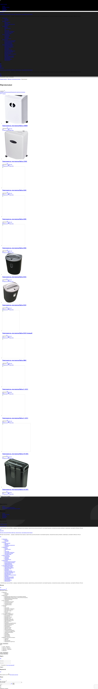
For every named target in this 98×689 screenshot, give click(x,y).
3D (5, 29)
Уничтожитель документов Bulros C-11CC (15, 389)
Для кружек (7, 30)
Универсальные (8, 28)
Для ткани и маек (8, 33)
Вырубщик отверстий (9, 51)
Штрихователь (7, 60)
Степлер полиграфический (10, 50)
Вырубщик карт (8, 52)
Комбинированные (8, 42)
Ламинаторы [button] (4, 18)
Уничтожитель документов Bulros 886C (14, 360)
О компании (4, 9)
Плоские (6, 27)
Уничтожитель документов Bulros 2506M (15, 125)
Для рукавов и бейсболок (9, 31)
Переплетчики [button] (5, 39)
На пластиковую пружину (10, 41)
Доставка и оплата (5, 7)
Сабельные (7, 36)
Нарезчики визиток (8, 49)
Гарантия (4, 8)
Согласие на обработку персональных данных (11, 508)
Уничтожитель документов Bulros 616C (14, 190)
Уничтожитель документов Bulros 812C (14, 277)
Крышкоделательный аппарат (10, 53)
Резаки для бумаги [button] (5, 34)
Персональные (7, 22)
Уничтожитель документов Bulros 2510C (14, 161)
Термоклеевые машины (9, 46)
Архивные (7, 25)
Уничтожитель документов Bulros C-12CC (15, 418)
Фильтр (1, 653)
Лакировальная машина (9, 577)
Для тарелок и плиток (9, 32)
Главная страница (3, 79)
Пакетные (6, 19)
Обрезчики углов (8, 47)
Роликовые (7, 37)
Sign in (1, 667)
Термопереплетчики (8, 43)
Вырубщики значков (8, 45)
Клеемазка (7, 54)
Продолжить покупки (14, 674)
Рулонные (6, 20)
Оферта (3, 506)
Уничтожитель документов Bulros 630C (14, 219)
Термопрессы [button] (4, 26)
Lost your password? (10, 665)
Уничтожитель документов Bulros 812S (14, 305)
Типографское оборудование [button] (7, 44)
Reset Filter (6, 653)
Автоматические (8, 38)
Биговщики (7, 48)
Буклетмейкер (7, 58)
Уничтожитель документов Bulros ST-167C (15, 489)
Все (0, 92)
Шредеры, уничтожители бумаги (14, 79)
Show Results (5, 643)
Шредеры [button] (4, 21)
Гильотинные (7, 35)
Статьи (3, 6)
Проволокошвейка (8, 59)
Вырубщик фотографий (9, 55)
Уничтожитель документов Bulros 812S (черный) (17, 333)
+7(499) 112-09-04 (3, 4)
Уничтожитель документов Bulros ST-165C (15, 454)
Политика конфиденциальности (8, 507)
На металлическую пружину (10, 40)
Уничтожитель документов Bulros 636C (14, 248)
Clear (1, 643)
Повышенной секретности (10, 24)
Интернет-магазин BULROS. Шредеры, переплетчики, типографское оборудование (16, 14)
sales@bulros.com (3, 526)
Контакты (4, 10)
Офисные (6, 23)
